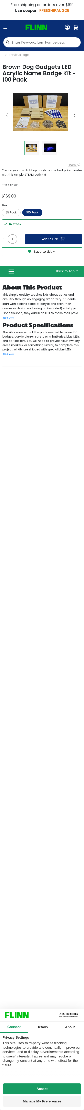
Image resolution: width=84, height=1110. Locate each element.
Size (4, 205)
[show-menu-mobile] (5, 27)
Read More (8, 317)
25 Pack (11, 212)
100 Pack (32, 212)
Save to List (43, 251)
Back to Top (65, 271)
